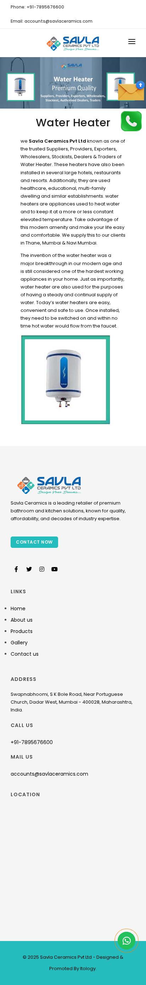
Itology (87, 968)
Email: (51, 21)
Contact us (25, 653)
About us (22, 619)
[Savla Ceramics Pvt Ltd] (73, 43)
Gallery (19, 642)
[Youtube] (54, 569)
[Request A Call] (131, 120)
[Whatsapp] (126, 942)
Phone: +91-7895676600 (37, 7)
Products (22, 631)
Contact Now (34, 542)
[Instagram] (41, 569)
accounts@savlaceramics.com (49, 773)
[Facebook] (16, 569)
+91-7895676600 (32, 742)
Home (18, 608)
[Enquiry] (131, 91)
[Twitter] (29, 569)
